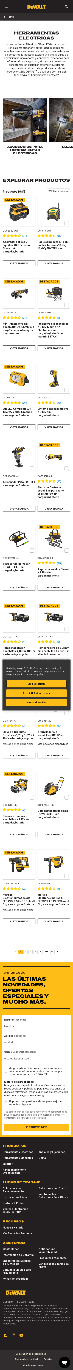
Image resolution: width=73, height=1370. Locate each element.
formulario (40, 1117)
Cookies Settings (36, 683)
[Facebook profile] (6, 1335)
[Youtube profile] (21, 1335)
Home (10, 16)
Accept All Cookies (36, 702)
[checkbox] (32, 223)
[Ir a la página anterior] (15, 952)
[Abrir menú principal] (6, 6)
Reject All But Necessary (36, 693)
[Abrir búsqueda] (66, 6)
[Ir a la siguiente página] (57, 952)
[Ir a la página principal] (36, 6)
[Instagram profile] (13, 1335)
